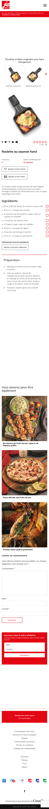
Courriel (5, 609)
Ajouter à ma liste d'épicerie (15, 247)
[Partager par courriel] (17, 142)
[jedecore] (37, 780)
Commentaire (8, 568)
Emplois (24, 738)
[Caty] (22, 780)
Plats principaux (21, 13)
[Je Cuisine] (6, 5)
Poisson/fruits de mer (35, 13)
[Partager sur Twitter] (6, 142)
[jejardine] (44, 780)
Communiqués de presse (24, 742)
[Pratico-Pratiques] (4, 780)
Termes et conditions (24, 745)
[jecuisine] (30, 780)
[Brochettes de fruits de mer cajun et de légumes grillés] (24, 418)
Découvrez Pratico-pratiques (25, 735)
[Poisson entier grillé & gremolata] (24, 524)
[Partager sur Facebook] (2, 142)
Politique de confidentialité (25, 748)
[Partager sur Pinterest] (9, 142)
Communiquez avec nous (24, 731)
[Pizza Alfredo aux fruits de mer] (24, 472)
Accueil (4, 13)
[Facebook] (24, 791)
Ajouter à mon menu (16, 176)
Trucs (24, 763)
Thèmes (24, 760)
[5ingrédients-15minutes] (12, 780)
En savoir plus (24, 716)
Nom (4, 598)
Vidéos (24, 767)
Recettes (11, 13)
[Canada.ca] (38, 800)
